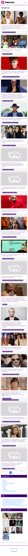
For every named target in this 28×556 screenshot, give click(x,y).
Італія (20, 505)
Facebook (4, 258)
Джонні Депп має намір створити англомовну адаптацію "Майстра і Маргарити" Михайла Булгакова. (13, 370)
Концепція (13, 32)
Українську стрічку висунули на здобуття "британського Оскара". (12, 277)
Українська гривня (6, 421)
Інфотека (9, 2)
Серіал (7, 53)
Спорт (4, 480)
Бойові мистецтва (14, 122)
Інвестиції (18, 421)
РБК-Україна (17, 499)
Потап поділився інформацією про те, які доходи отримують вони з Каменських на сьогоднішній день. (13, 188)
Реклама (12, 374)
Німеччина (23, 505)
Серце (4, 169)
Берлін (4, 53)
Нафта (18, 502)
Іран (6, 502)
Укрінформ (5, 499)
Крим (12, 505)
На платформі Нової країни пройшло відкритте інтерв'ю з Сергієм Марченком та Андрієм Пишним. (14, 418)
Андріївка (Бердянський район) (14, 280)
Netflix (11, 53)
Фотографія (8, 214)
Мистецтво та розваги (8, 483)
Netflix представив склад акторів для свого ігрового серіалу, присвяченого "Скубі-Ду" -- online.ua (13, 141)
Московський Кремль (7, 505)
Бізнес (4, 486)
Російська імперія (6, 374)
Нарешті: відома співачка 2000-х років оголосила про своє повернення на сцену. (14, 210)
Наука (4, 487)
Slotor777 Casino (14, 549)
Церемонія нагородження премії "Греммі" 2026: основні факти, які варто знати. (13, 255)
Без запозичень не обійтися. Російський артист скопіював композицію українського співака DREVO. (14, 73)
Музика (4, 76)
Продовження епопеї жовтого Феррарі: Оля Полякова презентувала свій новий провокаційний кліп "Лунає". (12, 464)
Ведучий (13, 468)
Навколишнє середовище (9, 491)
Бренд (9, 122)
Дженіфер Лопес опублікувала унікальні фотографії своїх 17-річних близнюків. (12, 348)
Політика (5, 481)
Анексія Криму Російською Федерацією (10, 399)
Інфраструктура (9, 501)
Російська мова (14, 502)
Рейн (22, 280)
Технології (5, 489)
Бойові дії (9, 502)
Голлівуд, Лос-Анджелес (19, 329)
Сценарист (13, 145)
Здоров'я (5, 484)
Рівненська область (10, 76)
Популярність (10, 329)
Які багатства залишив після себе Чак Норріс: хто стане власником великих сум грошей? (14, 119)
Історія (9, 32)
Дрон (18, 505)
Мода (12, 100)
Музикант (15, 192)
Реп (11, 351)
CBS (13, 258)
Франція (14, 505)
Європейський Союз (10, 499)
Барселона (5, 192)
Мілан (9, 100)
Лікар (4, 445)
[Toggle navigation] (25, 2)
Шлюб (7, 169)
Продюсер (5, 32)
